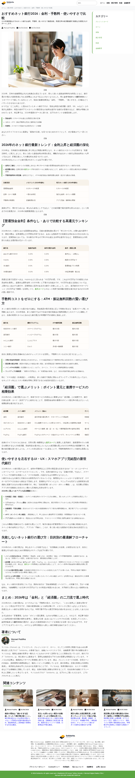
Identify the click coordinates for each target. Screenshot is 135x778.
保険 (108, 3)
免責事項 (90, 767)
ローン (102, 3)
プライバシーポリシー (37, 767)
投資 (120, 3)
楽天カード (28, 169)
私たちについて (78, 767)
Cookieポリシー (54, 767)
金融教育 (127, 3)
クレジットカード (102, 22)
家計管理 (114, 3)
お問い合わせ (101, 767)
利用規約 (66, 767)
